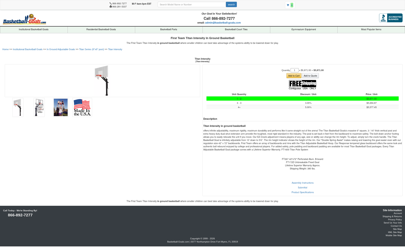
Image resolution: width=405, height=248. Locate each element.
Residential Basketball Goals (101, 29)
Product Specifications (303, 192)
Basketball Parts (168, 29)
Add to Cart (294, 75)
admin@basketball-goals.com (223, 22)
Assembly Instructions (303, 182)
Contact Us (396, 226)
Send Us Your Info (393, 222)
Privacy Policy (395, 219)
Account (398, 213)
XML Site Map (395, 232)
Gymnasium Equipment (303, 29)
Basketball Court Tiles (236, 29)
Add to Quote (310, 75)
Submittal (302, 187)
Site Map (397, 229)
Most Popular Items (371, 29)
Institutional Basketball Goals (34, 29)
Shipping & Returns (392, 216)
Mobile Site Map (394, 235)
